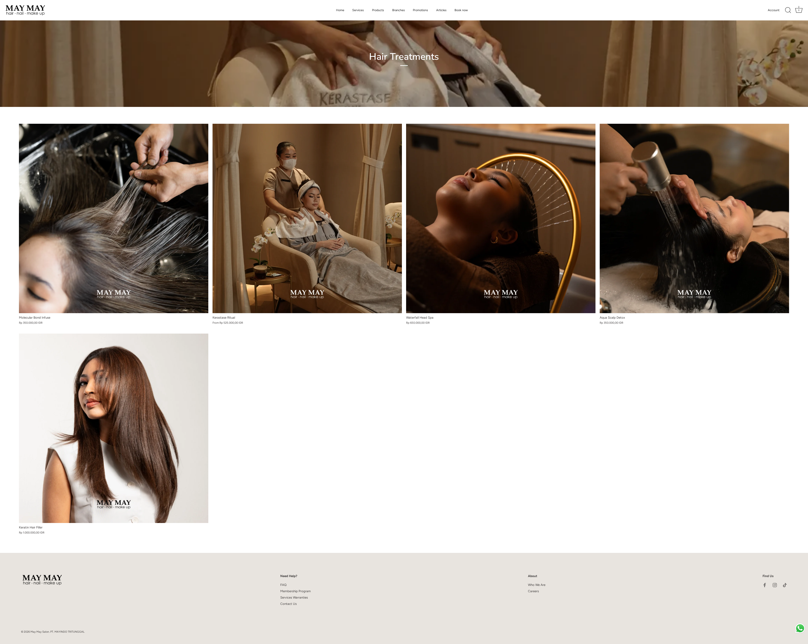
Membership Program (295, 591)
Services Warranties (294, 597)
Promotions (420, 10)
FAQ (283, 585)
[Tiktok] (785, 585)
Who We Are (536, 585)
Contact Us (288, 604)
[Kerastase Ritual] (307, 218)
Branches (398, 10)
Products (378, 10)
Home (340, 10)
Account (773, 10)
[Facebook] (765, 585)
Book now (461, 10)
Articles (441, 10)
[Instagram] (775, 585)
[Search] (788, 10)
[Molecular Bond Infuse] (113, 218)
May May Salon (40, 631)
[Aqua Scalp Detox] (694, 218)
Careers (533, 591)
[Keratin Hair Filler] (113, 428)
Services (358, 10)
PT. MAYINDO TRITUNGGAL (67, 631)
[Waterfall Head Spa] (500, 218)
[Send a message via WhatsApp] (800, 628)
